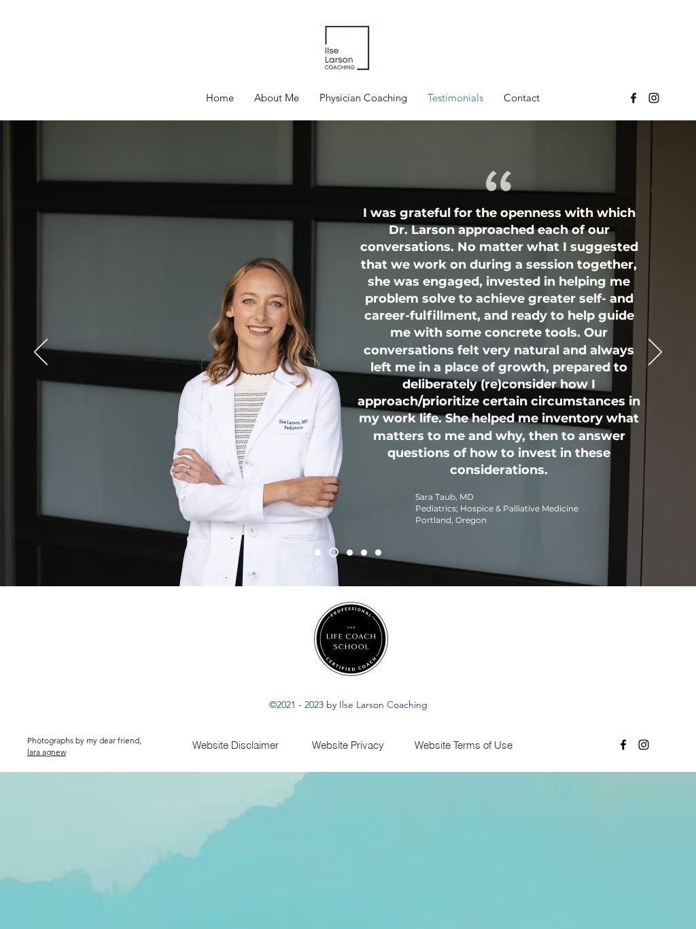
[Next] (655, 353)
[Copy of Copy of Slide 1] (364, 553)
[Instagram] (654, 98)
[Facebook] (633, 98)
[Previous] (41, 353)
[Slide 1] (318, 553)
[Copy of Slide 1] (333, 552)
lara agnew (46, 752)
